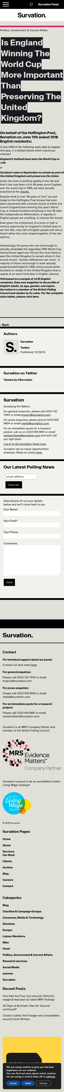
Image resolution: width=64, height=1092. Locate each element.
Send (9, 582)
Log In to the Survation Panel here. (25, 444)
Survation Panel (48, 4)
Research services (15, 961)
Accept (13, 1083)
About (7, 845)
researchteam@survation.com (22, 435)
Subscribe (13, 484)
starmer (8, 973)
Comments (10, 543)
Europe (7, 930)
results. (25, 191)
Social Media (11, 967)
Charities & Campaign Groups (22, 911)
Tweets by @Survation (18, 380)
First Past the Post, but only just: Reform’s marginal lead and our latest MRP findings (29, 997)
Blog (6, 873)
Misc (6, 942)
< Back (4, 325)
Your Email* (10, 521)
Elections (9, 924)
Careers (8, 880)
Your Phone (11, 532)
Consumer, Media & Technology (23, 917)
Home (6, 839)
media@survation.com (35, 423)
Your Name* (11, 509)
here (39, 452)
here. (35, 296)
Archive (8, 867)
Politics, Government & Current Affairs (28, 955)
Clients (7, 861)
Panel (6, 948)
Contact (8, 886)
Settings (43, 1083)
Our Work (9, 855)
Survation (26, 341)
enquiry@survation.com (35, 415)
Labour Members (14, 936)
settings (50, 1076)
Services (8, 851)
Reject (28, 1083)
